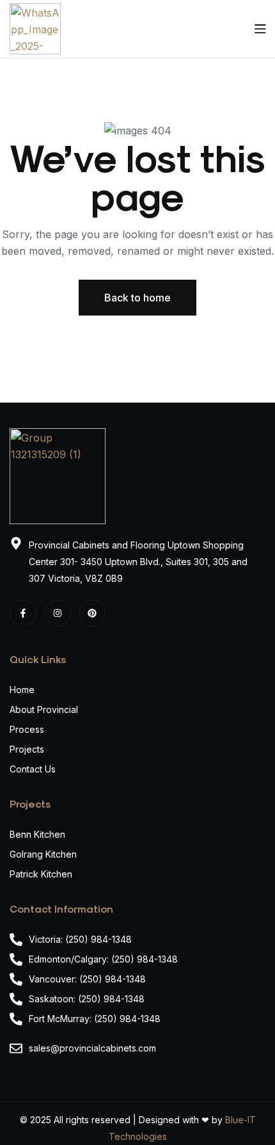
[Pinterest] (92, 613)
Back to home (137, 297)
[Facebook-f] (23, 613)
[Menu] (260, 28)
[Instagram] (57, 613)
